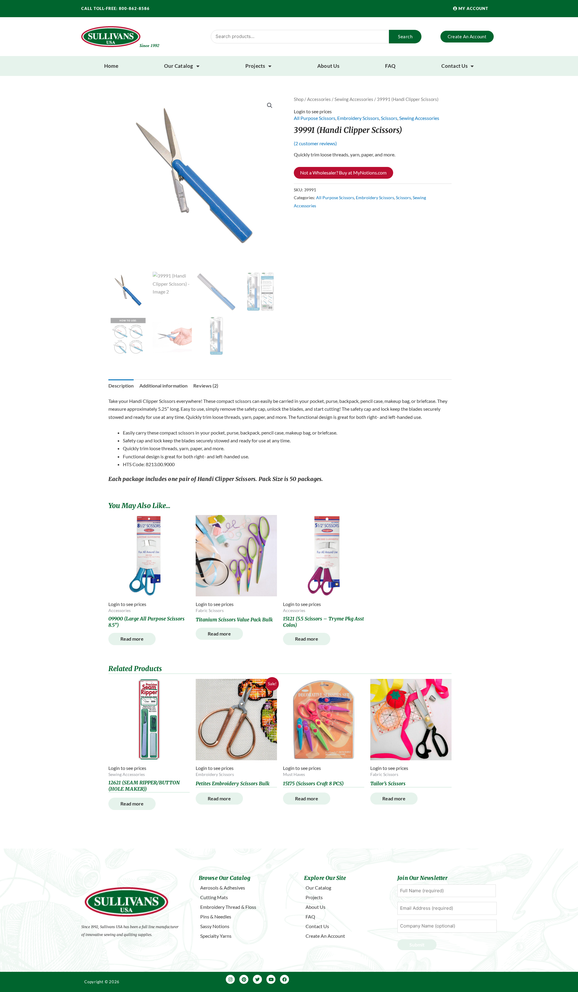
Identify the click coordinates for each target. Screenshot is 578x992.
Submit (416, 944)
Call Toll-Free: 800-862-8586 (115, 8)
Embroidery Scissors (358, 118)
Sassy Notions (214, 926)
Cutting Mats (214, 897)
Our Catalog (178, 66)
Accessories (319, 99)
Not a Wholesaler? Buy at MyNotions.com (343, 172)
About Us (328, 66)
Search (405, 36)
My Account (472, 8)
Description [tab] (121, 385)
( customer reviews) (315, 143)
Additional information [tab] (163, 385)
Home (111, 66)
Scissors (389, 118)
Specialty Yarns (216, 936)
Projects (255, 66)
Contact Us (454, 66)
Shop (298, 99)
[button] (269, 105)
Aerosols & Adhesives (222, 887)
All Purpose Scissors (314, 118)
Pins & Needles (215, 916)
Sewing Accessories (353, 99)
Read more (132, 639)
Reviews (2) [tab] (205, 385)
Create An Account (325, 936)
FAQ (390, 66)
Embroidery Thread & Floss (228, 907)
